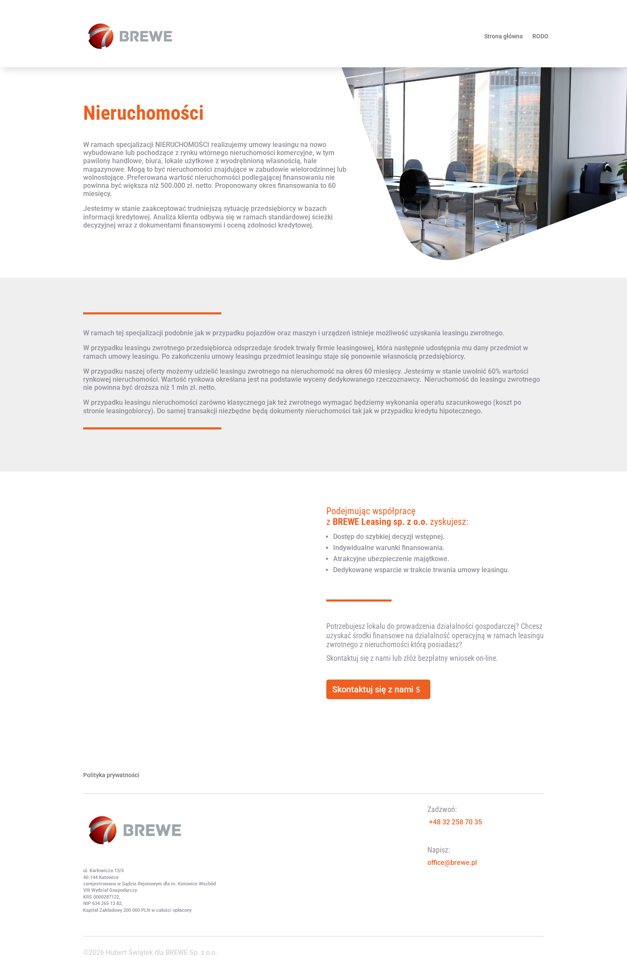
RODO (540, 36)
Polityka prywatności (111, 775)
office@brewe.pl (452, 863)
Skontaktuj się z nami (372, 689)
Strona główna (503, 36)
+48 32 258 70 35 (455, 822)
